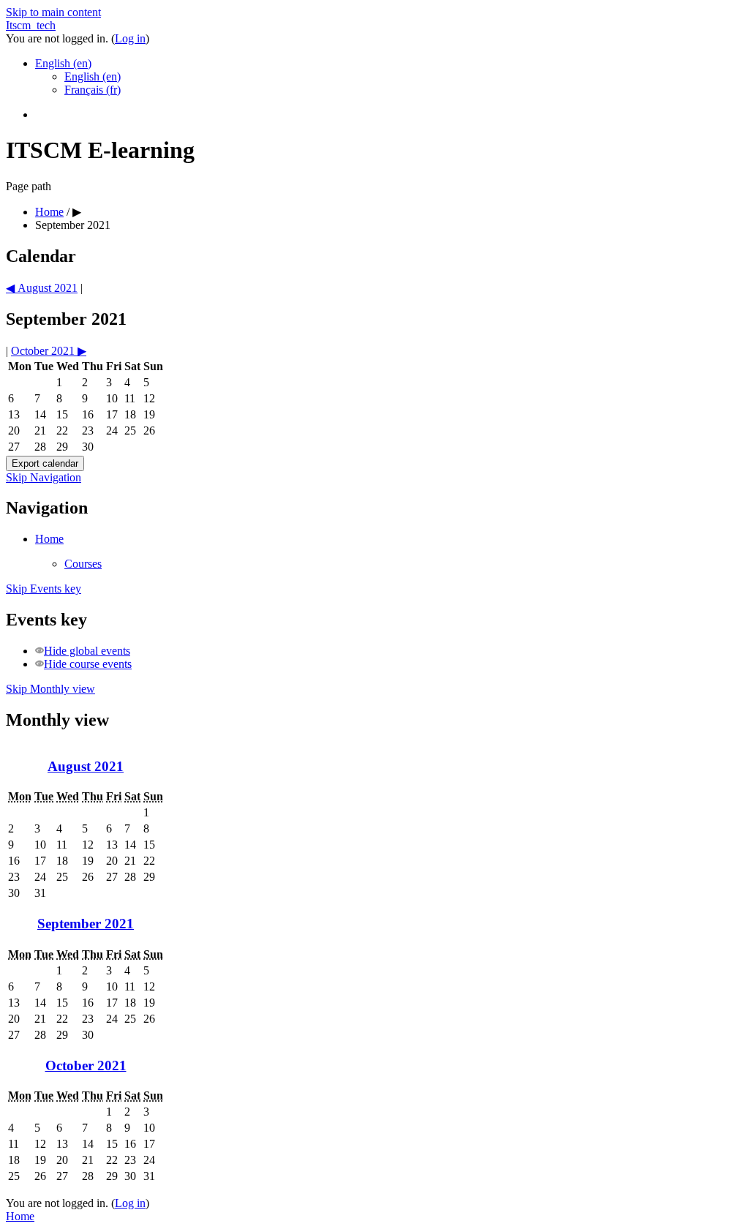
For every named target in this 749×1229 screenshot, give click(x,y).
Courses (83, 563)
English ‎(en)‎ (63, 63)
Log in (130, 38)
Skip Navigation (43, 477)
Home (49, 212)
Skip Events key (43, 588)
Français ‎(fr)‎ (92, 89)
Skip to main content (53, 12)
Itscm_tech (31, 25)
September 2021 (72, 225)
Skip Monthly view (50, 689)
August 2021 (86, 766)
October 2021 (86, 1065)
